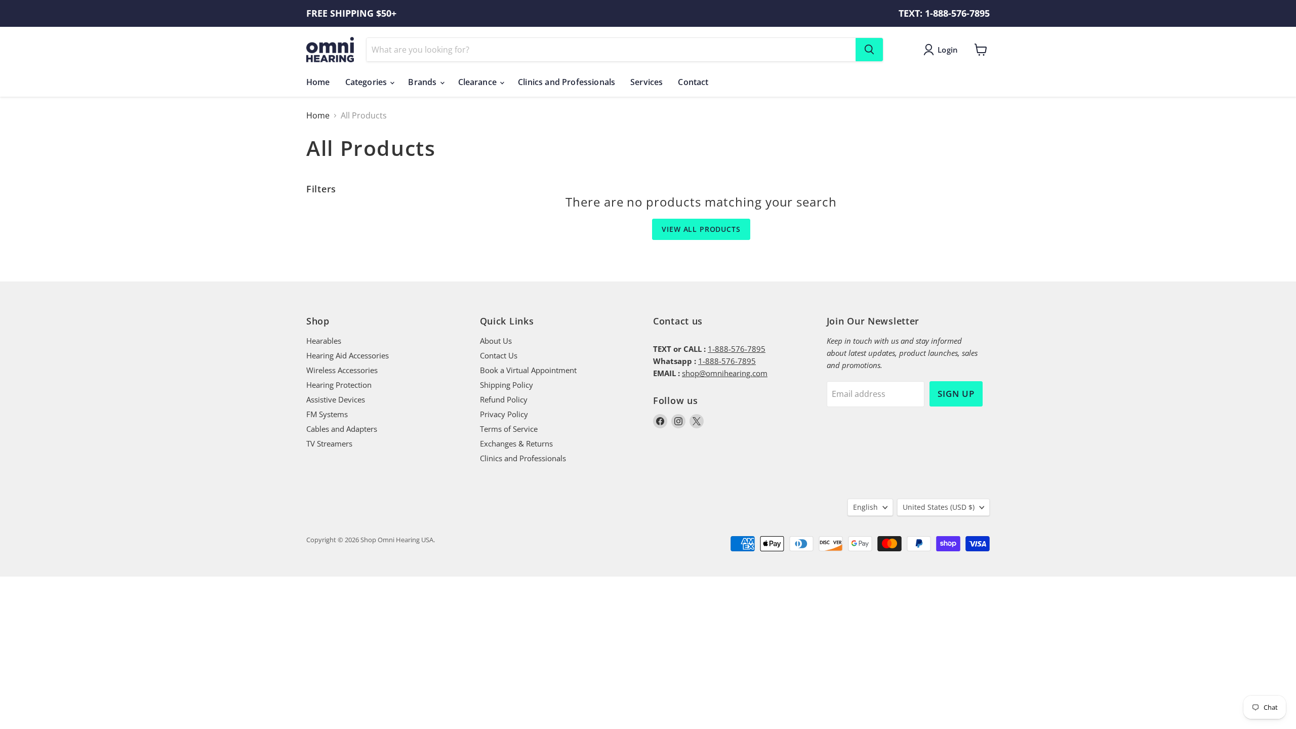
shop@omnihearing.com (724, 373)
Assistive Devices (335, 399)
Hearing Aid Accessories (347, 355)
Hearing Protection (339, 385)
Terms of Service (509, 429)
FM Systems (327, 414)
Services (646, 82)
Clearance (478, 82)
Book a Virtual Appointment (528, 370)
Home (318, 82)
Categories (367, 82)
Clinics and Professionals (566, 82)
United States (939, 507)
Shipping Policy (506, 385)
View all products (701, 229)
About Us (496, 341)
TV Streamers (329, 443)
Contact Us (498, 355)
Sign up (956, 393)
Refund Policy (504, 399)
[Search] (869, 49)
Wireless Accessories (342, 370)
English (865, 507)
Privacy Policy (504, 414)
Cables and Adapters (341, 429)
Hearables (323, 341)
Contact (693, 82)
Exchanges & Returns (516, 443)
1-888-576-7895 (736, 349)
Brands (423, 82)
